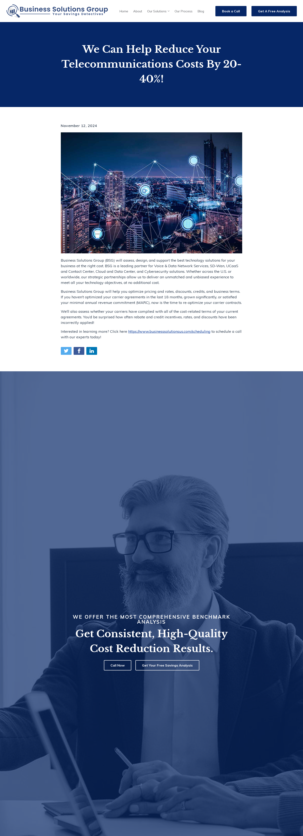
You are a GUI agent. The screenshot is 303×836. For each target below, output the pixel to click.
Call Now (117, 665)
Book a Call (231, 11)
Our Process (184, 11)
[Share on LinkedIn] (91, 351)
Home (123, 11)
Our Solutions (157, 11)
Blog (200, 11)
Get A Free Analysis (274, 11)
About (137, 11)
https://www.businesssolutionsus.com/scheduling (169, 331)
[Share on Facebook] (79, 351)
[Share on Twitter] (66, 351)
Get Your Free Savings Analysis (167, 665)
